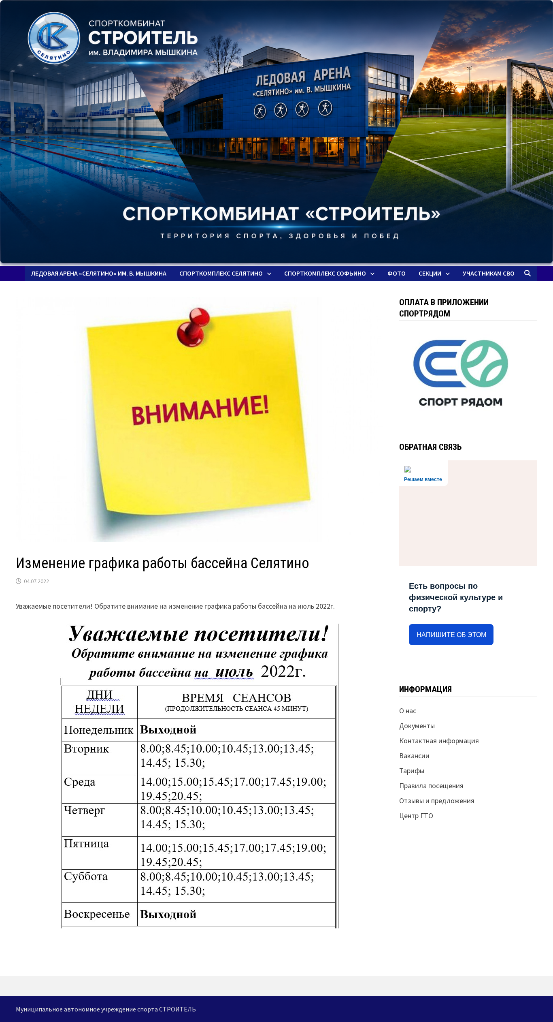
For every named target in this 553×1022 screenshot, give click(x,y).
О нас (407, 710)
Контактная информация (439, 740)
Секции (430, 273)
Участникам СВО (489, 273)
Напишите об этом (451, 634)
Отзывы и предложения (436, 800)
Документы (417, 725)
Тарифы (411, 770)
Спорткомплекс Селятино (221, 273)
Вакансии (414, 755)
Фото (396, 273)
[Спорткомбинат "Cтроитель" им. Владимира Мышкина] (276, 133)
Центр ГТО (416, 815)
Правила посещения (431, 785)
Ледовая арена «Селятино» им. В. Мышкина (98, 273)
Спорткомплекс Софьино (325, 273)
